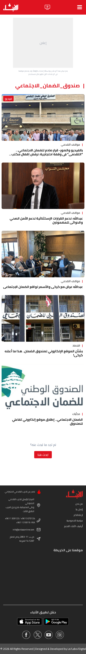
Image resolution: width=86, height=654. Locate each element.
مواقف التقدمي (70, 144)
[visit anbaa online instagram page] (60, 635)
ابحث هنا (43, 455)
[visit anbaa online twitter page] (37, 635)
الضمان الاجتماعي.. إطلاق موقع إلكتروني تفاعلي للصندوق (47, 421)
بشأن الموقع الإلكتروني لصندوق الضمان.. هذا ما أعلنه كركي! (44, 353)
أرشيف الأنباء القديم (73, 526)
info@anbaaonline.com (23, 530)
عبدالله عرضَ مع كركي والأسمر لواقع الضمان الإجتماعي (43, 287)
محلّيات (76, 413)
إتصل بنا (79, 509)
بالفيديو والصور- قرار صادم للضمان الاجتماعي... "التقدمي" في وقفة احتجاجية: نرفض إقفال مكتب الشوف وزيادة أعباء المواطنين (47, 154)
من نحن (79, 503)
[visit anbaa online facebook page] (26, 635)
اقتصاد (76, 345)
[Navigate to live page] (47, 7)
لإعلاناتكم (78, 515)
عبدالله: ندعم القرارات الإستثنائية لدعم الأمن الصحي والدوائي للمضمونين (46, 220)
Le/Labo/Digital (77, 648)
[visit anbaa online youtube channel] (48, 635)
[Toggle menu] (79, 7)
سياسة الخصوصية (75, 520)
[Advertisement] (43, 43)
